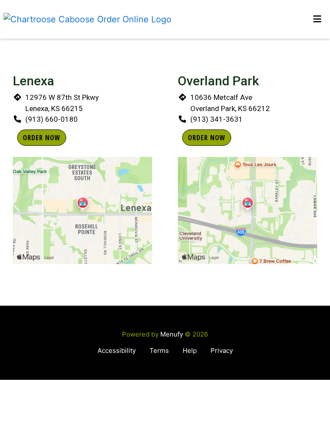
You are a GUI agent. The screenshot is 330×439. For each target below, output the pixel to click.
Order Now (42, 137)
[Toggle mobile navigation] (317, 19)
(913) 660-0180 (51, 119)
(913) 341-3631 (216, 119)
